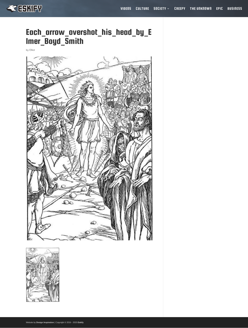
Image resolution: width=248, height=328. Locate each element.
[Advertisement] (195, 81)
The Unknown (201, 9)
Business (234, 9)
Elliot (32, 49)
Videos (126, 9)
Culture (142, 9)
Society (160, 9)
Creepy (179, 9)
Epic (219, 9)
